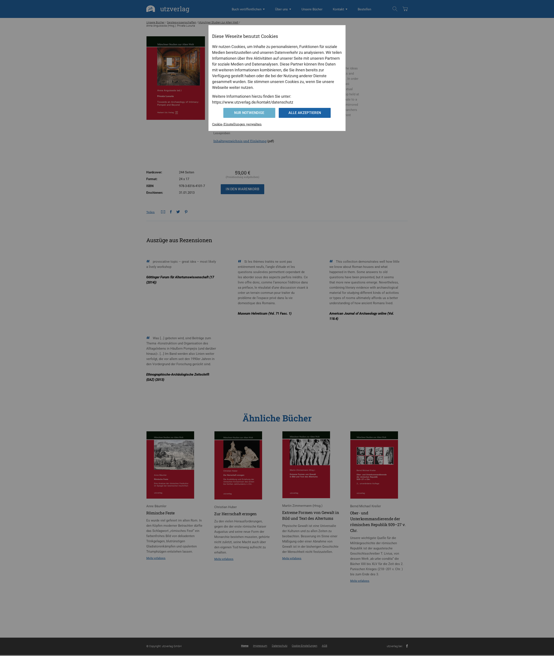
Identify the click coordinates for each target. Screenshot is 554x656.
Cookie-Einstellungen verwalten (237, 124)
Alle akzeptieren (304, 113)
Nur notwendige (249, 113)
